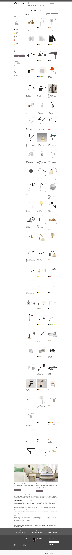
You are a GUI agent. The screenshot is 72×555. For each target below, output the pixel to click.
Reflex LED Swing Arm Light (40, 96)
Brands (43, 5)
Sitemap (32, 551)
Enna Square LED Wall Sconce (52, 46)
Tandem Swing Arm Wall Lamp (52, 310)
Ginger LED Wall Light (40, 227)
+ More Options (38, 77)
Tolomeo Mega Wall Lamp (40, 424)
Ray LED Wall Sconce (50, 278)
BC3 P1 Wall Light (50, 77)
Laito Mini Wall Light (50, 211)
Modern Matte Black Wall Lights (39, 525)
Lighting (15, 8)
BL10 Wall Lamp (28, 278)
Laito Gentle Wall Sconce (40, 326)
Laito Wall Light (28, 227)
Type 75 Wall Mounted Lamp (40, 129)
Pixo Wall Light (28, 211)
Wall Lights (18, 8)
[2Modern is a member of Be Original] (45, 553)
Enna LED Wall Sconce (40, 113)
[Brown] (39, 76)
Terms (33, 551)
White (17, 32)
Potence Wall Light (28, 407)
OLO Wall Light (28, 78)
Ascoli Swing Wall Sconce (29, 375)
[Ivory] (39, 225)
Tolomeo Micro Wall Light (40, 177)
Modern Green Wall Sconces (47, 525)
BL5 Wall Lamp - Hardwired (29, 195)
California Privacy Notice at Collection (43, 551)
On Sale (17, 22)
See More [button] (15, 72)
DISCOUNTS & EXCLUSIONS (15, 544)
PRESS (23, 543)
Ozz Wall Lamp (50, 294)
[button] (48, 14)
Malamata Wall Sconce (40, 294)
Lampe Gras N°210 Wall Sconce (30, 326)
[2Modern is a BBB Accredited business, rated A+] (51, 553)
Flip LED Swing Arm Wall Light (52, 62)
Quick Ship (17, 21)
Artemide (17, 62)
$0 (14, 51)
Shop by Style (30, 5)
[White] (39, 27)
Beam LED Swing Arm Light (29, 457)
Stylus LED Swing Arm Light (40, 457)
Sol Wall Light (28, 390)
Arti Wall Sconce (39, 62)
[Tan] (40, 225)
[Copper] (48, 27)
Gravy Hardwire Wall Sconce (40, 79)
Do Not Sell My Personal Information (51, 551)
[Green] (42, 76)
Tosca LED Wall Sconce (51, 342)
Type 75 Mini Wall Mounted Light (52, 145)
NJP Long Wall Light (28, 96)
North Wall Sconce (39, 341)
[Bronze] (38, 44)
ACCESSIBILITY (24, 545)
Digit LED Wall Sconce (40, 358)
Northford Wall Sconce (40, 278)
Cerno (16, 65)
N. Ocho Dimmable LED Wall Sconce (30, 62)
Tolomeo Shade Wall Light (40, 145)
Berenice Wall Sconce (50, 326)
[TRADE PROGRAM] (39, 540)
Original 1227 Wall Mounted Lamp (30, 129)
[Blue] (38, 76)
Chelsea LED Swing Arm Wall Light (52, 391)
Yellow (17, 44)
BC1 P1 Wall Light (39, 211)
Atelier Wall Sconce (50, 357)
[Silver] (50, 27)
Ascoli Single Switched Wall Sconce (30, 46)
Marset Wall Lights (20, 526)
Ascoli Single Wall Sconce (40, 46)
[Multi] (43, 76)
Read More (17, 490)
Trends (40, 5)
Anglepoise (17, 61)
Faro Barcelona (17, 71)
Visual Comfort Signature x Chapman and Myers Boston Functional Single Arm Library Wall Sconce (31, 245)
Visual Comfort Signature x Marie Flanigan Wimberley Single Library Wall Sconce (52, 227)
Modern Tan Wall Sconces (31, 525)
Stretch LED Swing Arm (40, 29)
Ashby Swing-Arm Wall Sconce (52, 261)
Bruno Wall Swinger (50, 374)
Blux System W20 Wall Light (51, 424)
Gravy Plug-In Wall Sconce (51, 196)
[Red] (50, 276)
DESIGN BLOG (23, 544)
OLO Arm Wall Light (39, 391)
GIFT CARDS (14, 545)
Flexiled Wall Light (50, 113)
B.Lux (16, 64)
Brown (17, 39)
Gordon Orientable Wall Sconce (30, 293)
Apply (19, 56)
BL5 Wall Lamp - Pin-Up (40, 195)
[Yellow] (54, 324)
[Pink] (51, 324)
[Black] (37, 27)
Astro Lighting (17, 63)
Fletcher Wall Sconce (29, 310)
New (16, 23)
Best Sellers (35, 5)
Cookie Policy (38, 551)
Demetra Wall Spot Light (29, 179)
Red (17, 40)
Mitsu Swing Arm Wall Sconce (41, 310)
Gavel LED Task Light (39, 260)
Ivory (17, 43)
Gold (17, 33)
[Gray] (38, 27)
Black (17, 29)
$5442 (24, 51)
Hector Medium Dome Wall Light (52, 179)
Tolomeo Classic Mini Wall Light (30, 441)
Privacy (35, 551)
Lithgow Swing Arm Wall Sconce (52, 457)
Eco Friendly (17, 24)
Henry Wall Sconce (28, 342)
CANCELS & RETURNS (15, 543)
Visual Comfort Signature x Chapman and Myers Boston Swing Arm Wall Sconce (52, 245)
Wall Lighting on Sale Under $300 (23, 525)
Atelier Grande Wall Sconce (40, 374)
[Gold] (49, 27)
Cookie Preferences (57, 551)
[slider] (14, 50)
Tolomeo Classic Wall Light (40, 441)
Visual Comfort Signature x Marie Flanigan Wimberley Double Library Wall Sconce (41, 245)
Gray (17, 36)
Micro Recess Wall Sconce (29, 162)
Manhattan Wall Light (50, 407)
